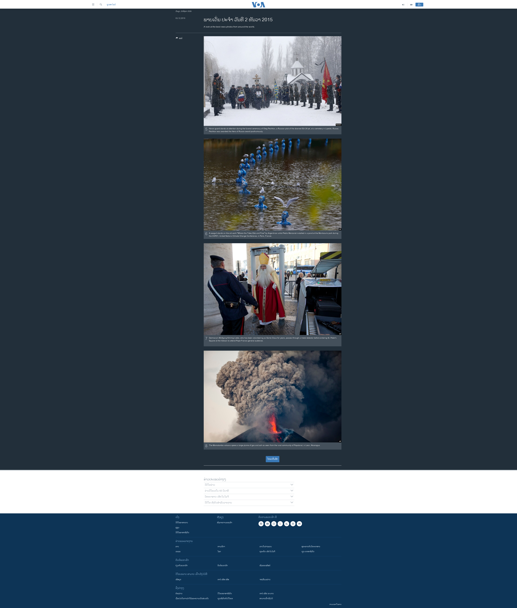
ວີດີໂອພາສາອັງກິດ (182, 532)
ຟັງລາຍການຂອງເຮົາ (224, 522)
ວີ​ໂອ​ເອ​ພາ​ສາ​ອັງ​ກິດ (225, 593)
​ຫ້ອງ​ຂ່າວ (179, 593)
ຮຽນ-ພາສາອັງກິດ (308, 551)
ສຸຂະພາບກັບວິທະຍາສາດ (311, 546)
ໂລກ (219, 551)
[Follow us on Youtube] (267, 523)
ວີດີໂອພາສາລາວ (182, 522)
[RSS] (286, 523)
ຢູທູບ (177, 527)
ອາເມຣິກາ (221, 546)
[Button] (179, 38)
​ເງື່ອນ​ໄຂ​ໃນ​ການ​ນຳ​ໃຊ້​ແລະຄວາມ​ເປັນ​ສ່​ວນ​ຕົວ (192, 598)
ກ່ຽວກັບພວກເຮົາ (182, 565)
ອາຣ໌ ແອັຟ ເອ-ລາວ (267, 593)
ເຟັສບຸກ (178, 579)
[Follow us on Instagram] (273, 523)
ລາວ (177, 546)
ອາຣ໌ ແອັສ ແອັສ (223, 579)
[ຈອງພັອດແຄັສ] (299, 523)
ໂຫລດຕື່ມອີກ (272, 459)
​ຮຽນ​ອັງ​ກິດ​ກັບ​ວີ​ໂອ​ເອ (225, 598)
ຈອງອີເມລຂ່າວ (265, 579)
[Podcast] (293, 523)
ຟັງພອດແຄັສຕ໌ (265, 565)
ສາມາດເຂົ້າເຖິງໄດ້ (266, 598)
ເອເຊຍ (178, 551)
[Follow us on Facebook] (261, 523)
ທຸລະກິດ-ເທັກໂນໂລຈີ (267, 551)
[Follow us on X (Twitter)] (280, 523)
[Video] (411, 5)
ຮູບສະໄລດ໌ (111, 4)
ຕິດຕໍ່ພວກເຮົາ (223, 565)
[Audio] (403, 5)
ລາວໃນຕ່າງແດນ (266, 546)
